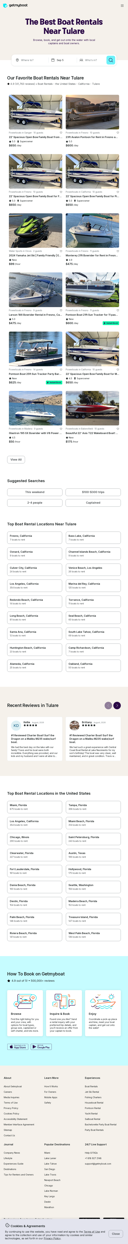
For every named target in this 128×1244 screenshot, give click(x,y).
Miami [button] (47, 1152)
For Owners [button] (50, 1092)
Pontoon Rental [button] (93, 1108)
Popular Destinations (57, 1144)
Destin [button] (47, 1201)
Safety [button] (47, 1102)
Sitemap (8, 1130)
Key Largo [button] (49, 1196)
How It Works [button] (51, 1086)
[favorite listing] (61, 132)
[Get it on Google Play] (41, 1047)
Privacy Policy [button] (52, 1238)
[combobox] (30, 60)
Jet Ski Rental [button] (92, 1092)
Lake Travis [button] (50, 1174)
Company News (12, 1152)
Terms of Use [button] (92, 1231)
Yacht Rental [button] (91, 1113)
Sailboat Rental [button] (92, 1119)
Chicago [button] (48, 1185)
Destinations (10, 1169)
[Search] (110, 60)
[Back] (108, 705)
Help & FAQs (91, 1152)
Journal (8, 1144)
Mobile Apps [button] (50, 1097)
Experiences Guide (13, 1163)
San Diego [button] (49, 1169)
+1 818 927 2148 (93, 1158)
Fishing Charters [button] (93, 1097)
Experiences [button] (92, 1077)
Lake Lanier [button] (50, 1158)
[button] (45, 84)
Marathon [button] (49, 1207)
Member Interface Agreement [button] (19, 1124)
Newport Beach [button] (52, 1180)
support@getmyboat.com (98, 1163)
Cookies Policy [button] (11, 1113)
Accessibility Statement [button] (15, 1119)
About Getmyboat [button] (13, 1086)
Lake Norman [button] (51, 1191)
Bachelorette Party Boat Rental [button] (100, 1124)
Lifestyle (8, 1158)
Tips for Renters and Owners (19, 1174)
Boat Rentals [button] (91, 1086)
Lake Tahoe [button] (50, 1163)
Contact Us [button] (9, 1135)
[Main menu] (122, 5)
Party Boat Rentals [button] (94, 1130)
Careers (8, 1092)
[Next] (117, 705)
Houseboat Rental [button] (94, 1102)
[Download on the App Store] (17, 1047)
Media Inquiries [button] (11, 1097)
